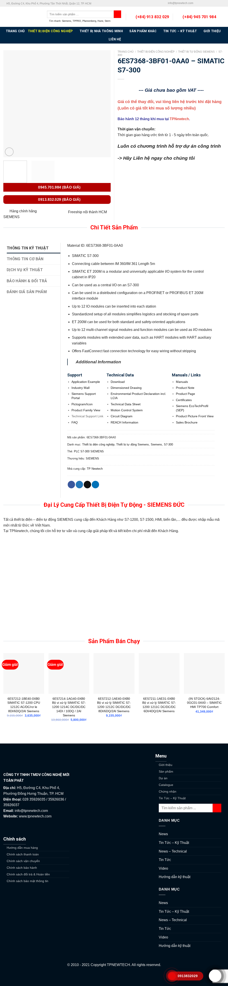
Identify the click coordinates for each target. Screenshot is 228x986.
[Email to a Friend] (87, 484)
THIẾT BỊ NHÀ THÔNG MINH (101, 31)
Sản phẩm (166, 771)
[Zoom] (9, 151)
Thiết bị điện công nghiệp (50, 31)
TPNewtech (179, 119)
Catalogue (166, 785)
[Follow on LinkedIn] (218, 3)
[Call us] (209, 3)
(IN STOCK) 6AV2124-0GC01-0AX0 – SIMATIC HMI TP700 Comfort (204, 703)
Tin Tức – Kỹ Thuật (180, 31)
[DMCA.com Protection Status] (114, 976)
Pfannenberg (89, 21)
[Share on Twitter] (79, 484)
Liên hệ (115, 39)
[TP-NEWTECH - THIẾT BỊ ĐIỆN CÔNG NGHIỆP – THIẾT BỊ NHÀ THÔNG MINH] (21, 17)
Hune (100, 21)
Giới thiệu (212, 31)
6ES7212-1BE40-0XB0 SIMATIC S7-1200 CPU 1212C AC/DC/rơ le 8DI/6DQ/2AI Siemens (23, 705)
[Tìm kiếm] (117, 14)
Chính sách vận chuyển (23, 861)
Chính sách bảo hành (22, 867)
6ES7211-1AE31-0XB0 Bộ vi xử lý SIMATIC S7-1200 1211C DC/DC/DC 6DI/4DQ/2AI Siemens (159, 705)
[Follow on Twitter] (201, 3)
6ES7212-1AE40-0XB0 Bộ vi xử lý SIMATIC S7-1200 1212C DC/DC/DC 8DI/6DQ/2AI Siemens (114, 705)
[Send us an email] (205, 3)
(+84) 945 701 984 (199, 17)
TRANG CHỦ (15, 31)
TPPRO (77, 21)
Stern (107, 21)
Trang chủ (126, 51)
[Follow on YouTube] (222, 3)
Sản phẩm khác (143, 31)
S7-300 (168, 444)
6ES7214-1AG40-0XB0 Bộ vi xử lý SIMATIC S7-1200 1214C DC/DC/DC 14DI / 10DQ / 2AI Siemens (69, 707)
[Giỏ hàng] (222, 17)
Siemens (66, 21)
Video (163, 868)
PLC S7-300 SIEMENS (89, 451)
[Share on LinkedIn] (95, 484)
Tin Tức (165, 860)
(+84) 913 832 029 (152, 17)
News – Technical (173, 851)
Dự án (163, 778)
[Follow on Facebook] (196, 3)
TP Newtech (95, 468)
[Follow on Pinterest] (214, 3)
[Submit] (217, 808)
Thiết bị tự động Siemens (196, 51)
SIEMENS (92, 458)
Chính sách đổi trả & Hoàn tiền (28, 874)
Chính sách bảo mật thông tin (27, 881)
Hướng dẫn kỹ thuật (174, 877)
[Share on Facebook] (71, 484)
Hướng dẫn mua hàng (22, 847)
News (163, 834)
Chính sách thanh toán (23, 854)
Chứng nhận (167, 791)
